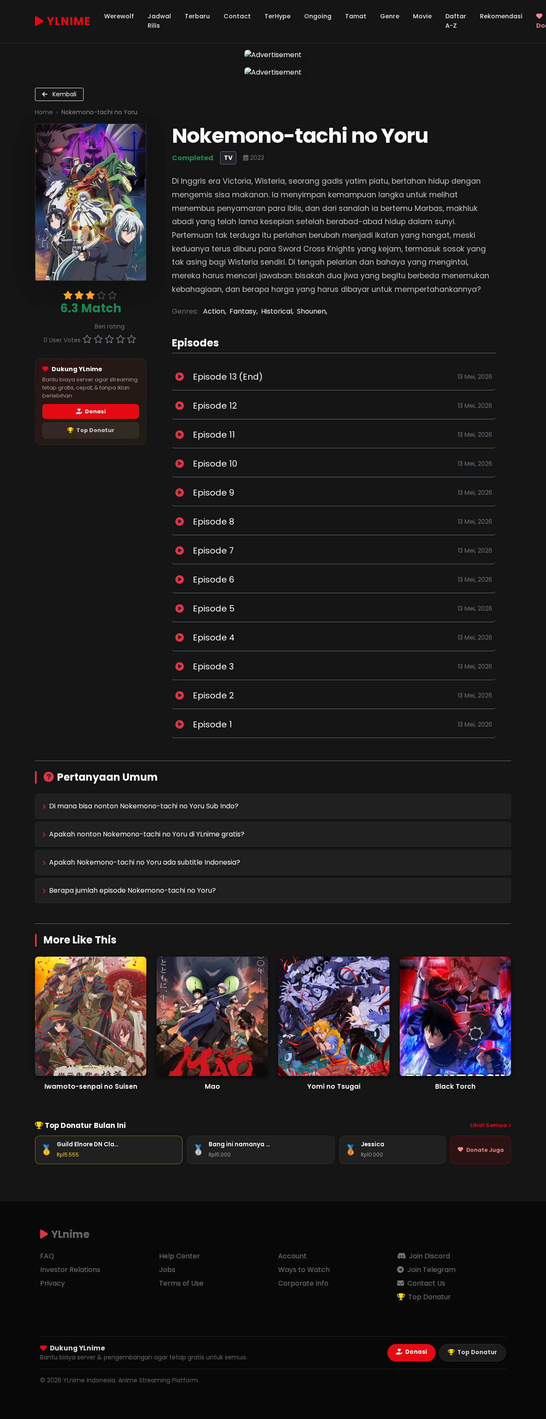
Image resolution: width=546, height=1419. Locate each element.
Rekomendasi (501, 16)
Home (44, 112)
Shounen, (312, 311)
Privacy (52, 1283)
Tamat (355, 16)
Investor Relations (70, 1270)
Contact (237, 16)
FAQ (47, 1256)
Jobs (167, 1270)
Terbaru (197, 16)
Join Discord (428, 1256)
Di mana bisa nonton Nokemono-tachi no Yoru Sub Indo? (143, 806)
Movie (422, 16)
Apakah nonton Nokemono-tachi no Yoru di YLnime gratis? (146, 834)
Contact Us (425, 1283)
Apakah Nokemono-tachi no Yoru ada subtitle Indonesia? (144, 862)
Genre (389, 16)
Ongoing (317, 16)
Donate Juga (485, 1150)
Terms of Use (181, 1283)
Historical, (277, 311)
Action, (214, 311)
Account (292, 1256)
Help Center (179, 1256)
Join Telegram (431, 1270)
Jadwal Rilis (159, 21)
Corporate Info (303, 1283)
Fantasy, (243, 311)
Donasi (95, 411)
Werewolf (119, 16)
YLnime (68, 21)
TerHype (277, 16)
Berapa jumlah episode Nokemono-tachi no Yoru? (132, 890)
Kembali (63, 94)
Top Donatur (94, 430)
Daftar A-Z (455, 21)
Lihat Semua (489, 1125)
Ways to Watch (304, 1270)
